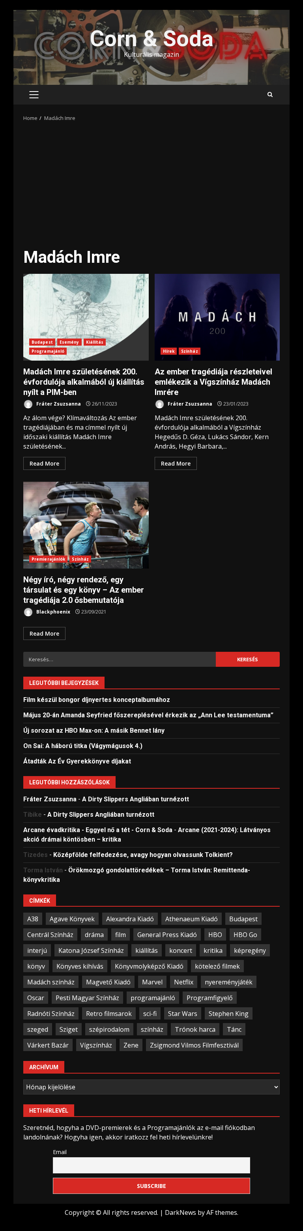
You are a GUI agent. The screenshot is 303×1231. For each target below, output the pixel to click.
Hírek (169, 351)
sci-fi (150, 1013)
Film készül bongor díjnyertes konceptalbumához (96, 699)
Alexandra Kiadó (130, 919)
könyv (36, 966)
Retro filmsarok (109, 1013)
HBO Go (245, 934)
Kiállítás (95, 342)
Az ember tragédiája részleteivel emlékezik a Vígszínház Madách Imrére (217, 317)
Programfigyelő (210, 997)
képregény (250, 950)
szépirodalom (109, 1029)
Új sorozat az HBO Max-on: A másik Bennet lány (94, 730)
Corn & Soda (151, 39)
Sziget (69, 1029)
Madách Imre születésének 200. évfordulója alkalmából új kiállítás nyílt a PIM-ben (86, 317)
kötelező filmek (217, 966)
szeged (37, 1029)
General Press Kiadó (167, 934)
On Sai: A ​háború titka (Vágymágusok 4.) (82, 746)
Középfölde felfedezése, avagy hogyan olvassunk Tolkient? (143, 855)
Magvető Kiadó (108, 982)
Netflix (183, 982)
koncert (180, 950)
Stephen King (229, 1013)
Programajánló (48, 351)
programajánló (153, 997)
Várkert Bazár (48, 1045)
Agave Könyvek (72, 919)
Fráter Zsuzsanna (58, 403)
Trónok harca (195, 1029)
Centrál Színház (50, 934)
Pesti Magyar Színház (87, 997)
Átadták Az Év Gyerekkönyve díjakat (77, 761)
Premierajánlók (48, 559)
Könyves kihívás (79, 966)
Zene (130, 1045)
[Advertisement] (151, 181)
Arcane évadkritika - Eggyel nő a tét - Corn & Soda (97, 830)
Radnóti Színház (51, 1013)
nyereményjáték (228, 982)
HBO (215, 934)
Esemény (69, 342)
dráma (94, 934)
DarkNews (180, 1212)
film (120, 934)
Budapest (42, 342)
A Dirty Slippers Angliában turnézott (135, 799)
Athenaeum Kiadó (191, 919)
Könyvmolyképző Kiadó (149, 966)
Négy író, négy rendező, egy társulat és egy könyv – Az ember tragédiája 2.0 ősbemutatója (86, 525)
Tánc (234, 1029)
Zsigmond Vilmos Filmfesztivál (194, 1045)
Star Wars (182, 1013)
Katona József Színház (91, 950)
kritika (213, 950)
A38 (32, 919)
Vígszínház (96, 1045)
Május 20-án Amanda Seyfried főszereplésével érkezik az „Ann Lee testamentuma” (148, 715)
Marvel (152, 982)
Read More (44, 463)
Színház (189, 351)
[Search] (270, 94)
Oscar (35, 997)
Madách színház (51, 982)
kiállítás (146, 950)
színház (152, 1029)
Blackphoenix (52, 611)
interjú (37, 950)
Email (60, 1152)
